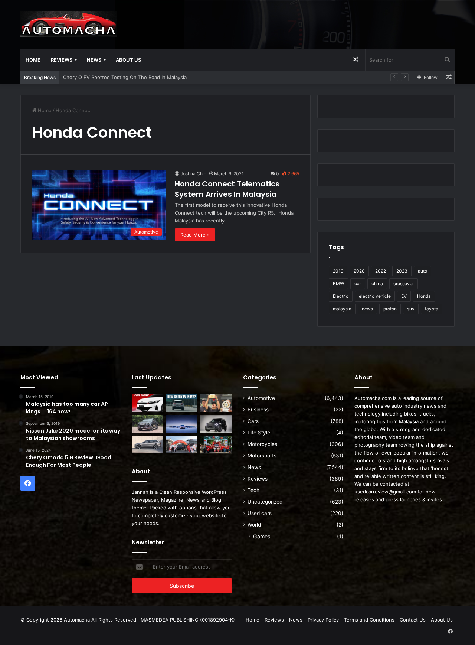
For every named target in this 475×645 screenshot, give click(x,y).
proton (390, 309)
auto (422, 271)
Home (33, 60)
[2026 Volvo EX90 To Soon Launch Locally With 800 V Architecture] (147, 445)
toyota (431, 309)
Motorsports (262, 456)
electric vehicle (375, 296)
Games (261, 536)
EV (404, 296)
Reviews (61, 60)
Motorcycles (262, 444)
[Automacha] (68, 24)
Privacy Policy (323, 620)
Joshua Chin (193, 173)
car (357, 283)
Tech (253, 490)
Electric (340, 296)
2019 (338, 271)
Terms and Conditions (369, 620)
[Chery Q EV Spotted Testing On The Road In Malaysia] (182, 403)
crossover (403, 283)
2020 (359, 271)
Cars (253, 421)
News (94, 60)
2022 (380, 271)
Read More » (195, 235)
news (367, 309)
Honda (424, 296)
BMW (338, 283)
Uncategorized (265, 502)
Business (258, 410)
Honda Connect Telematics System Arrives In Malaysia (227, 189)
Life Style (259, 433)
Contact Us (413, 620)
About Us (128, 60)
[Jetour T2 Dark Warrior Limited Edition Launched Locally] (216, 424)
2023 (401, 271)
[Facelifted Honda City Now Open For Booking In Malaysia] (147, 403)
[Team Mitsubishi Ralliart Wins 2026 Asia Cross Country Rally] (216, 445)
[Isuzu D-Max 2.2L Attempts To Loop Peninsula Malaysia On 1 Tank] (182, 445)
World (254, 525)
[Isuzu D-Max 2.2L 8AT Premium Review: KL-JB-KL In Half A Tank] (147, 424)
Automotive (261, 398)
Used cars (260, 513)
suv (411, 309)
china (377, 283)
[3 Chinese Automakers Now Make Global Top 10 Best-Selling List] (182, 424)
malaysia (342, 309)
